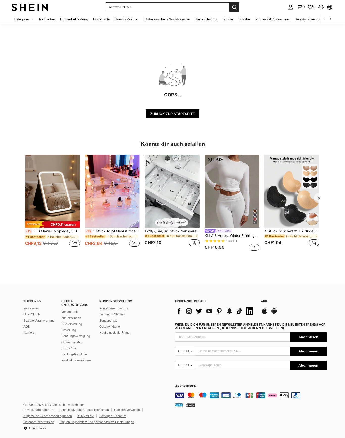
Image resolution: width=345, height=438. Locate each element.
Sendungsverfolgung (75, 336)
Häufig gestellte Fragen (115, 332)
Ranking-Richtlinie (74, 354)
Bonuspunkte (108, 320)
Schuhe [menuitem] (244, 19)
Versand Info (70, 312)
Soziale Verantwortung (39, 320)
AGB (26, 326)
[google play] (274, 313)
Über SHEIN (31, 314)
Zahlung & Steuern (112, 314)
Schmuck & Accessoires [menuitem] (272, 19)
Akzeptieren (185, 386)
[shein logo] (29, 7)
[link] (300, 7)
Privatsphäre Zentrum (38, 410)
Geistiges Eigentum (112, 416)
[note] (52, 224)
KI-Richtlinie (85, 416)
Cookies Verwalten (127, 410)
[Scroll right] (330, 19)
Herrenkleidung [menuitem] (206, 19)
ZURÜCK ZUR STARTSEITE (172, 114)
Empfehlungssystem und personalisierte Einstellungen (96, 422)
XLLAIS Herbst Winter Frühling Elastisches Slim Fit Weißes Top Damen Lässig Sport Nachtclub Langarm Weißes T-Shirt (232, 236)
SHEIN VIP (68, 348)
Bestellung (68, 330)
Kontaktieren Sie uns (113, 308)
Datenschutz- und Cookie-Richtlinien (83, 410)
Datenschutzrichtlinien (38, 422)
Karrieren (29, 332)
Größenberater (71, 342)
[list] (215, 311)
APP (264, 301)
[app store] (264, 313)
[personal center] (291, 7)
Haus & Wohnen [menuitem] (127, 19)
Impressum (31, 308)
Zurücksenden (71, 318)
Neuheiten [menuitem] (47, 19)
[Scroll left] (324, 19)
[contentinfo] (251, 395)
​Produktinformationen (76, 360)
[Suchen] (234, 7)
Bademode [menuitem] (101, 19)
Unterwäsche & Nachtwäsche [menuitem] (167, 19)
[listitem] (52, 203)
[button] (321, 7)
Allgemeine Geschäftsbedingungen (47, 416)
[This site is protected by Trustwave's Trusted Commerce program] (179, 405)
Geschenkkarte (109, 326)
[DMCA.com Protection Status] (190, 405)
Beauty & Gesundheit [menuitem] (311, 19)
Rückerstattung (71, 324)
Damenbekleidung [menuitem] (74, 19)
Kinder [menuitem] (228, 19)
